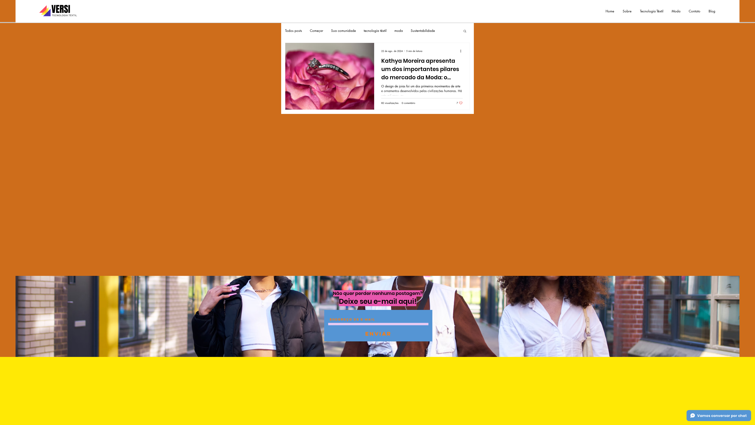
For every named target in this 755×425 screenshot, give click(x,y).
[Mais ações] (462, 51)
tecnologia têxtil (375, 31)
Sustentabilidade (423, 31)
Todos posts (293, 31)
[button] (465, 31)
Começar (316, 31)
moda (398, 31)
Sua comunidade (343, 31)
